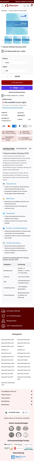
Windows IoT (21, 350)
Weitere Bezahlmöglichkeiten (17, 92)
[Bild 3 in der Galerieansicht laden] (25, 40)
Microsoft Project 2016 (23, 366)
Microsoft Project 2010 (23, 370)
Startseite (4, 10)
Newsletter (5, 405)
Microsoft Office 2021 (23, 339)
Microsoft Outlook (22, 360)
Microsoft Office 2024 (7, 339)
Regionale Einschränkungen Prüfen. (12, 107)
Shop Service (6, 395)
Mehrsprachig (21, 115)
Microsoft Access (6, 353)
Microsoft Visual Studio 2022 (24, 378)
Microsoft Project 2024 (7, 363)
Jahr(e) (4, 66)
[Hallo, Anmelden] (28, 5)
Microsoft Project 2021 (23, 363)
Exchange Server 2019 (23, 353)
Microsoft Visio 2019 (7, 377)
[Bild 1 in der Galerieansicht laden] (8, 40)
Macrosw (12, 418)
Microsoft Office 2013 (7, 346)
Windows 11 (20, 346)
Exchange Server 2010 (23, 356)
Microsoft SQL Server (7, 360)
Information (5, 398)
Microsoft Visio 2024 (7, 373)
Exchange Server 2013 (7, 356)
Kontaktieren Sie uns (8, 391)
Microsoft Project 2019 (7, 366)
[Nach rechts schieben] (31, 40)
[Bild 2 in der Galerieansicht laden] (17, 40)
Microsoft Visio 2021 (23, 373)
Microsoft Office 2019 (7, 343)
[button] (3, 5)
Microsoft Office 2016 (23, 343)
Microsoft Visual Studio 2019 (8, 384)
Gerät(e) (5, 58)
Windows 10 (4, 350)
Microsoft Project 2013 (7, 370)
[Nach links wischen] (2, 40)
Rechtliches (5, 401)
